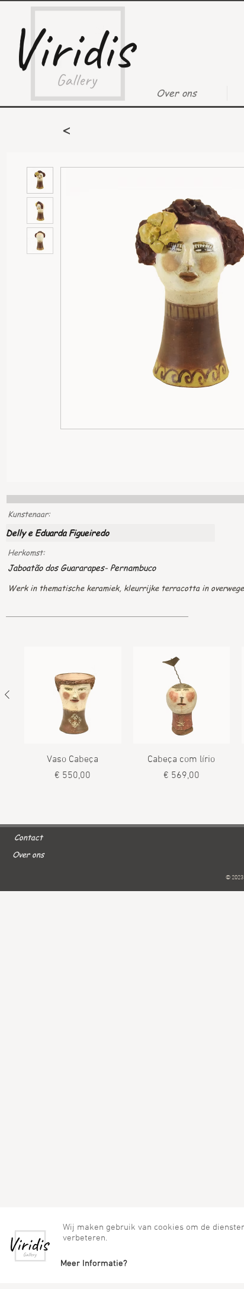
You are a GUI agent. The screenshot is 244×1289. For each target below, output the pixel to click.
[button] (93, 1263)
